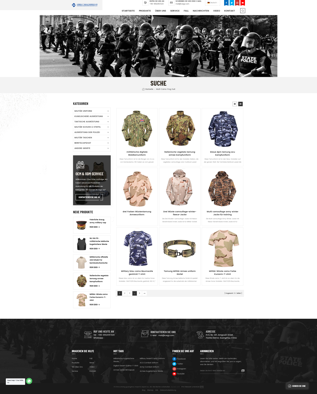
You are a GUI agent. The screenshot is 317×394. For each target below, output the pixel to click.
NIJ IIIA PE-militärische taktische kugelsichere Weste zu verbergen (99, 241)
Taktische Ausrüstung (86, 121)
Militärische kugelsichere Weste (123, 360)
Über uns (160, 11)
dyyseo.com (175, 387)
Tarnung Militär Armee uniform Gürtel (180, 273)
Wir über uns (77, 367)
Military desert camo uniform (152, 358)
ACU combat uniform (149, 362)
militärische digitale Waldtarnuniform (137, 153)
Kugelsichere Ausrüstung (88, 116)
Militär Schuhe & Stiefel (87, 127)
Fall (186, 11)
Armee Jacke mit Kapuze (123, 370)
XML (156, 390)
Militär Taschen (83, 137)
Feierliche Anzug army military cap (98, 221)
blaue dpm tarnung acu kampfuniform (222, 153)
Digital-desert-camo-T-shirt (125, 365)
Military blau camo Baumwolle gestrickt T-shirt (137, 273)
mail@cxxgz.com (182, 4)
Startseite (128, 11)
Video (216, 11)
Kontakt (229, 11)
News (92, 362)
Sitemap (150, 390)
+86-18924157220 (157, 4)
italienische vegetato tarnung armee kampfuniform (179, 153)
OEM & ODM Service (89, 173)
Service (175, 11)
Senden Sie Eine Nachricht (299, 387)
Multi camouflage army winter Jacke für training (222, 213)
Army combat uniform (149, 367)
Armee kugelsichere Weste (151, 371)
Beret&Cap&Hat (82, 143)
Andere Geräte (82, 148)
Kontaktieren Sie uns (88, 197)
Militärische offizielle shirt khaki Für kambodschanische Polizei (99, 260)
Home (74, 358)
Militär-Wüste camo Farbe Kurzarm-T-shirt (222, 273)
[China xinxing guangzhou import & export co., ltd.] (84, 5)
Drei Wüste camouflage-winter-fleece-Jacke (179, 213)
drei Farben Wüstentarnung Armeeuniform (137, 213)
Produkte (145, 11)
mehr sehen (93, 227)
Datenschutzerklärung (168, 390)
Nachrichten (201, 11)
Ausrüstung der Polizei (87, 132)
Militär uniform (83, 111)
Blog (143, 390)
